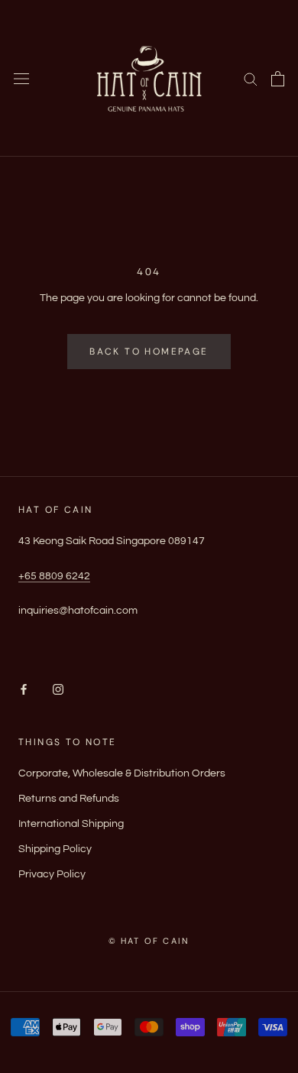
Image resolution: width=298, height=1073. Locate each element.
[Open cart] (277, 78)
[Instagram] (58, 690)
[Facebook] (23, 690)
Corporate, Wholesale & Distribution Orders (121, 773)
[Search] (251, 78)
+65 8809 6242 (54, 576)
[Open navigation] (21, 78)
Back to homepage (148, 351)
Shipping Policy (55, 849)
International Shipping (71, 824)
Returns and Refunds (68, 798)
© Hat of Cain (149, 940)
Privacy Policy (52, 874)
